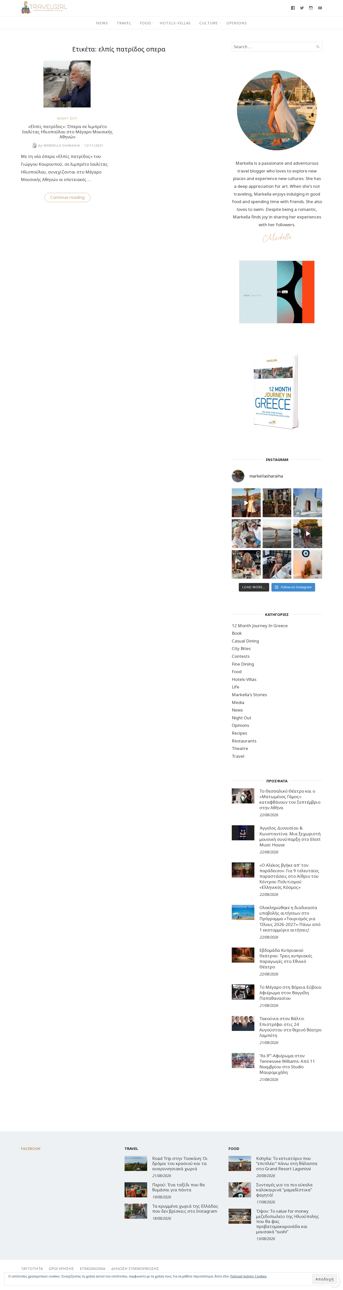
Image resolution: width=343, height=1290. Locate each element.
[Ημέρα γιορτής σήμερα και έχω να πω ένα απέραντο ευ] (277, 564)
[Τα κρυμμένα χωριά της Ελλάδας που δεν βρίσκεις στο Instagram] (136, 1211)
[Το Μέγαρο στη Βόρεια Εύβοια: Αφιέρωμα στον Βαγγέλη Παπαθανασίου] (243, 992)
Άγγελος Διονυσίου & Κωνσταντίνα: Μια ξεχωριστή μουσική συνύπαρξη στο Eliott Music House (290, 836)
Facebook (31, 1148)
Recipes (239, 733)
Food (145, 22)
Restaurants (244, 741)
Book (237, 633)
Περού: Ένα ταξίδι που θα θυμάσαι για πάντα (178, 1187)
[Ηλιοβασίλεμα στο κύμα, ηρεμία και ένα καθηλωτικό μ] (246, 502)
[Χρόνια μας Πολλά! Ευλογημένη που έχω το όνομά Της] (307, 502)
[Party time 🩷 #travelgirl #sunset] (277, 533)
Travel (124, 22)
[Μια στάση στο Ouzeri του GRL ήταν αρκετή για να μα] (307, 533)
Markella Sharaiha (59, 145)
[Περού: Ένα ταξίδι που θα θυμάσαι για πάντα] (136, 1189)
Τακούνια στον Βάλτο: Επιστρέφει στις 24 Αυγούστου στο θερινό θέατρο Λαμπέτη (290, 1027)
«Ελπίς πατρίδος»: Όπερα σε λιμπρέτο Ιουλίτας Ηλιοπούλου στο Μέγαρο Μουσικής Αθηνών (67, 132)
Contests (241, 656)
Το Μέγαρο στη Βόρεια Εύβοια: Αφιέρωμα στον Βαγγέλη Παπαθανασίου (290, 992)
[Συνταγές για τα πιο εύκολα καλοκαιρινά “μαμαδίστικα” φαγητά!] (239, 1189)
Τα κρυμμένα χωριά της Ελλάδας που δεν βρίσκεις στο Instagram (185, 1208)
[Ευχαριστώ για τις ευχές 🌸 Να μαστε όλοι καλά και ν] (277, 502)
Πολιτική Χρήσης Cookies (248, 1276)
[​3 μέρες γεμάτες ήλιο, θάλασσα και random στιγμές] (307, 564)
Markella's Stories (249, 694)
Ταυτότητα (32, 1268)
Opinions (236, 22)
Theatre (240, 748)
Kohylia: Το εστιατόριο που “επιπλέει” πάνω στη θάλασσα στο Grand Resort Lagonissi (286, 1163)
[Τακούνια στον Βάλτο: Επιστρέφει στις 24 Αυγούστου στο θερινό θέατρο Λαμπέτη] (243, 1023)
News (102, 22)
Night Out (67, 118)
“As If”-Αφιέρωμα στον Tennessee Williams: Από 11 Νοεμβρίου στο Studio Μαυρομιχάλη (287, 1064)
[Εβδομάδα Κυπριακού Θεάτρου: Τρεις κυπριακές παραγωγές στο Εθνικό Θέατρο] (243, 955)
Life (235, 687)
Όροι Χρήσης (61, 1268)
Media (238, 702)
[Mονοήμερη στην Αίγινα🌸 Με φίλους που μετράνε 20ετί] (246, 533)
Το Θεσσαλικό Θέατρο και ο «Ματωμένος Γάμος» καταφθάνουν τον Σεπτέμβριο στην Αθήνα (289, 799)
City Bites (241, 648)
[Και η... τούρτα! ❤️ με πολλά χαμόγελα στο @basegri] (246, 564)
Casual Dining (245, 641)
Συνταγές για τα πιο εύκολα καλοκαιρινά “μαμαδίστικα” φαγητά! (284, 1190)
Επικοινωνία (92, 1268)
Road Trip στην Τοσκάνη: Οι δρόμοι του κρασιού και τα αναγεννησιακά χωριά (180, 1163)
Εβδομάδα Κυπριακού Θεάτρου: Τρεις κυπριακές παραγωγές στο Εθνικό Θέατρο (285, 958)
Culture (208, 22)
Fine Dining (243, 664)
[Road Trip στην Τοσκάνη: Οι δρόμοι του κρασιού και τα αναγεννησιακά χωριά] (136, 1163)
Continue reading (70, 198)
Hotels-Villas (175, 22)
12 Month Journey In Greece (260, 625)
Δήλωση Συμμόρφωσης (135, 1268)
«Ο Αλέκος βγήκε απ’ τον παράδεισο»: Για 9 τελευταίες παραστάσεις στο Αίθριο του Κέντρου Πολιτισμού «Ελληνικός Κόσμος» (289, 876)
